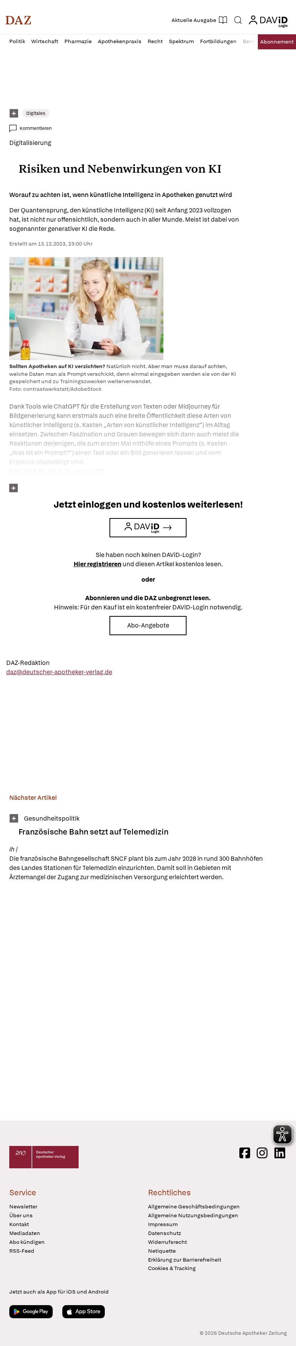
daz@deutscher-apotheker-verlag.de (59, 672)
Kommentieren (36, 128)
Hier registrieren (97, 564)
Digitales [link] (35, 113)
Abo (277, 41)
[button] (18, 20)
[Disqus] (146, 1002)
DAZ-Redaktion (28, 663)
